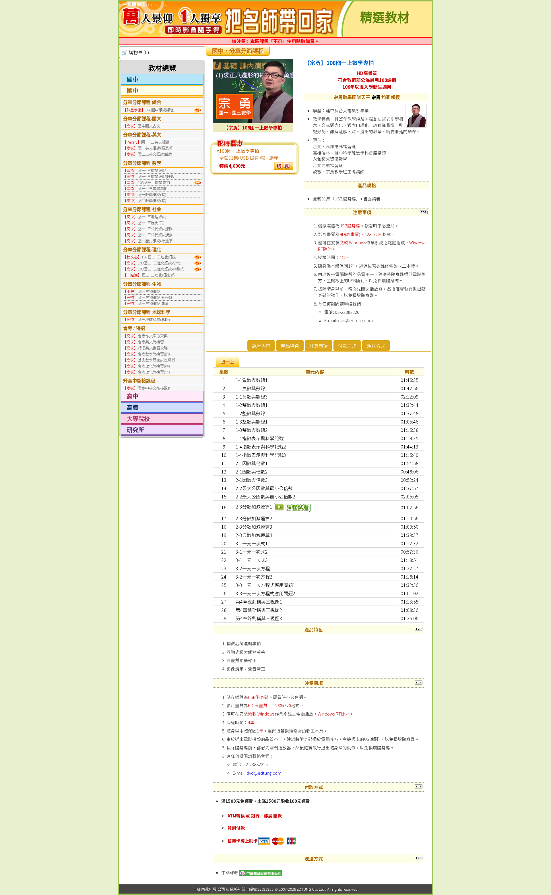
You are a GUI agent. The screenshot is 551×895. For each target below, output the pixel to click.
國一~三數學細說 (152, 170)
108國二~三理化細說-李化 (159, 263)
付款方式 (347, 345)
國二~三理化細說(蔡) (158, 275)
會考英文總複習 (151, 342)
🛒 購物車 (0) (135, 52)
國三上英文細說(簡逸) (156, 154)
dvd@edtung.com (355, 320)
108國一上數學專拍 (154, 182)
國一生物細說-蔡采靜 (155, 297)
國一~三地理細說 (152, 216)
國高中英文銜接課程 (154, 388)
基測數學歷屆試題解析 (156, 360)
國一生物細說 (149, 291)
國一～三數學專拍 (153, 188)
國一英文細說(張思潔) (156, 148)
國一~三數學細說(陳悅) (157, 176)
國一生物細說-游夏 (153, 303)
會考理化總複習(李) (154, 372)
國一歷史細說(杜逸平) (156, 240)
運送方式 (376, 345)
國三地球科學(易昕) (154, 319)
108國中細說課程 (159, 110)
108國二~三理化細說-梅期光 (161, 269)
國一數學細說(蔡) (152, 194)
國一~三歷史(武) (151, 222)
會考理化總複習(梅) (154, 366)
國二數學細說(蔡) (152, 200)
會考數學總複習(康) (154, 354)
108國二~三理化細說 (158, 257)
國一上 (227, 361)
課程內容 (261, 345)
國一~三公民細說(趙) (155, 234)
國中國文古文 (149, 126)
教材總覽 (162, 68)
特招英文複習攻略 (153, 348)
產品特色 (290, 345)
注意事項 (318, 345)
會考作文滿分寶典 (153, 336)
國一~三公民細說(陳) (155, 228)
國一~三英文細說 (155, 142)
